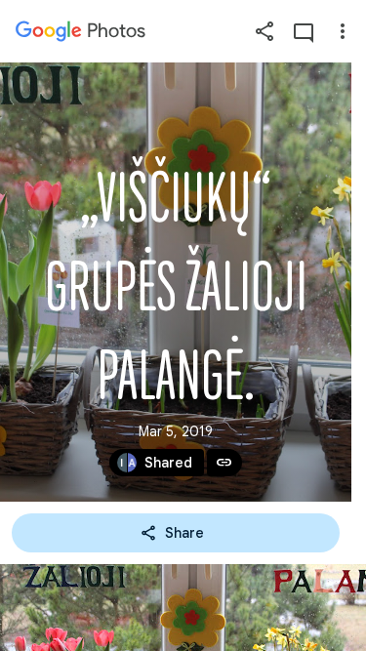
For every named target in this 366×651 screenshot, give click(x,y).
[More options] (342, 31)
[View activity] (303, 31)
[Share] (264, 31)
